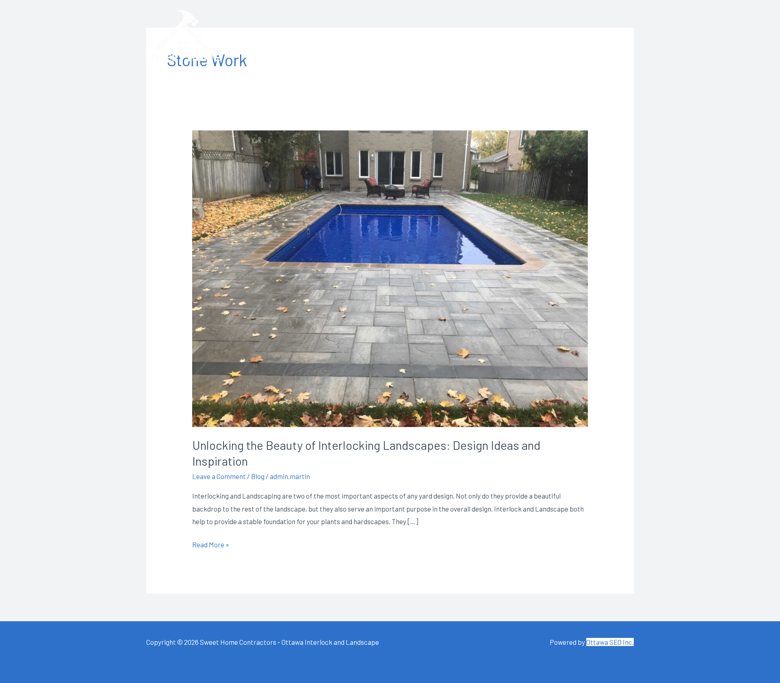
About (395, 40)
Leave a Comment (219, 476)
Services (477, 40)
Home (356, 40)
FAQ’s (519, 40)
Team (434, 40)
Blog (257, 476)
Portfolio (562, 40)
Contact (610, 40)
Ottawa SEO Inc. (610, 642)
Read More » (210, 543)
